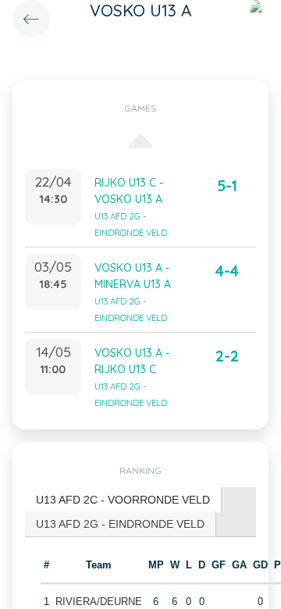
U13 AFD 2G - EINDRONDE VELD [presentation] (120, 524)
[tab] (123, 500)
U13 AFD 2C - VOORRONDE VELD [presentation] (123, 499)
